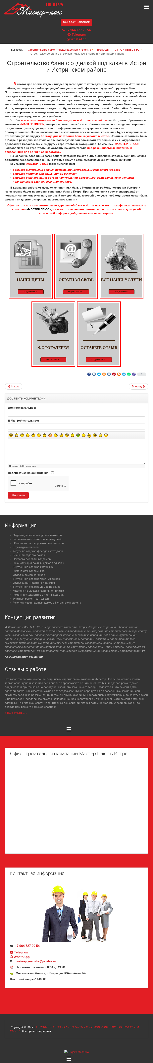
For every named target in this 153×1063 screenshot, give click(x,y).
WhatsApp (78, 39)
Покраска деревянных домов (32, 558)
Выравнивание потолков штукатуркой (37, 539)
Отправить (18, 495)
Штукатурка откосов (25, 547)
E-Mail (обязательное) (23, 420)
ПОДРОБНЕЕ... (31, 291)
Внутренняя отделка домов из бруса (36, 586)
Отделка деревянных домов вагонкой (37, 535)
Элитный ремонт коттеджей (31, 598)
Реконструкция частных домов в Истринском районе (47, 602)
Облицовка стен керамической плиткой (38, 543)
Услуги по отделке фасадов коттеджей (38, 551)
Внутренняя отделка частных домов (36, 578)
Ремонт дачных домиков (28, 570)
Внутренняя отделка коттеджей (33, 566)
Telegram (79, 34)
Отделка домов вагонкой (29, 574)
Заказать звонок (76, 22)
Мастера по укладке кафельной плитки (38, 590)
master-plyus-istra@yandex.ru (35, 961)
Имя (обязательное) (22, 407)
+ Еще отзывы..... (16, 712)
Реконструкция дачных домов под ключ (38, 562)
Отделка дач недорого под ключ (34, 582)
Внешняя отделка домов (29, 555)
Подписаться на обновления (28, 472)
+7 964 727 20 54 (78, 30)
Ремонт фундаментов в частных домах (38, 594)
